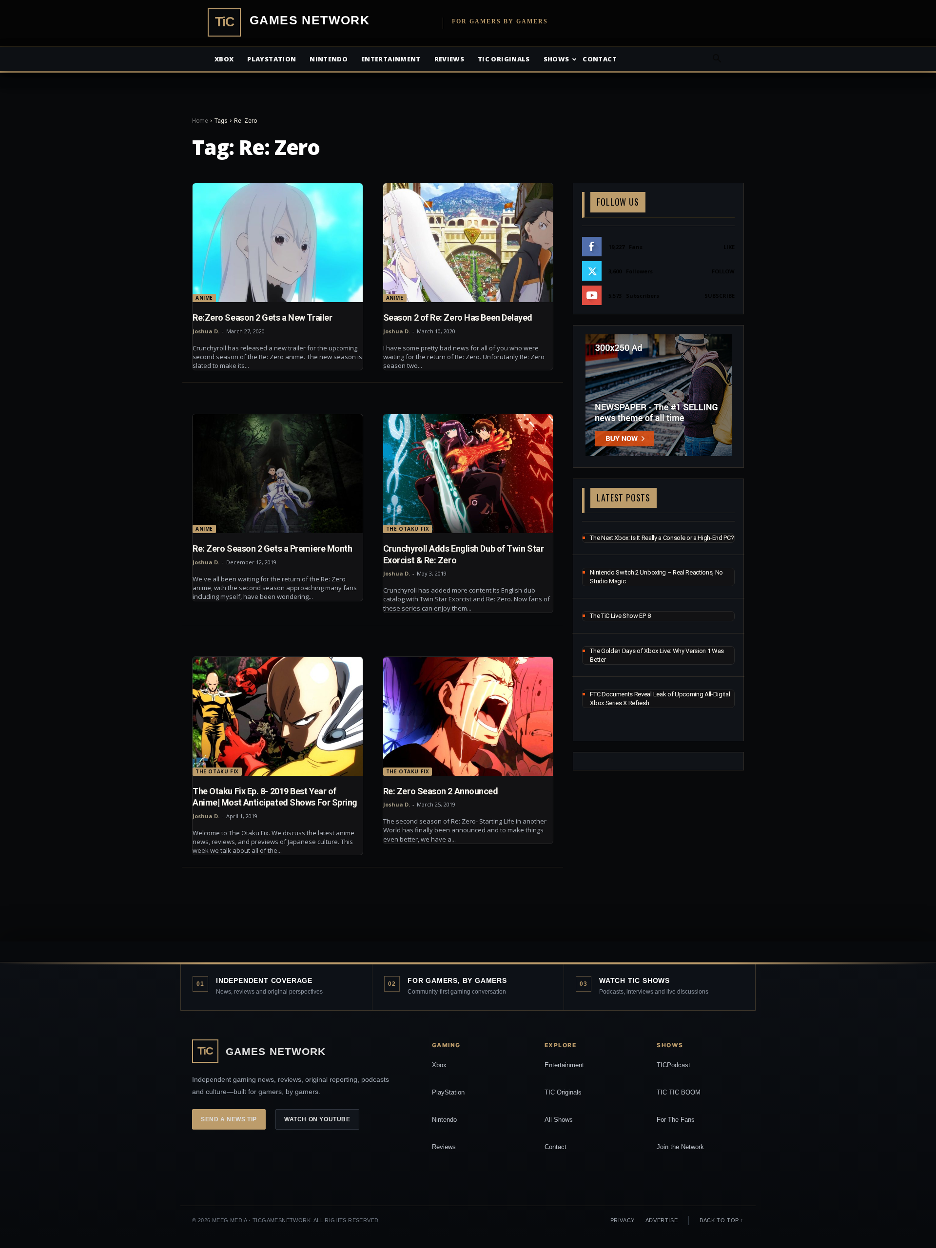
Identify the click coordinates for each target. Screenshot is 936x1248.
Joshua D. (206, 331)
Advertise (661, 1220)
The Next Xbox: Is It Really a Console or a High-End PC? (662, 537)
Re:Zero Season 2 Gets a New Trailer (262, 317)
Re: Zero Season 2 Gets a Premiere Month (272, 548)
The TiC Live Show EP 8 (620, 615)
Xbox (224, 59)
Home (200, 120)
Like (729, 246)
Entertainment (391, 59)
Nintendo (329, 59)
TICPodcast (673, 1065)
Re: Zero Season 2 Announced (440, 791)
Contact (599, 59)
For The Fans (676, 1119)
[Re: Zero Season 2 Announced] (468, 716)
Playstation (271, 59)
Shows (556, 59)
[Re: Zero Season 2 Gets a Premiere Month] (278, 473)
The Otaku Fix (407, 528)
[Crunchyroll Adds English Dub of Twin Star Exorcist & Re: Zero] (468, 473)
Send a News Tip (229, 1119)
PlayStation (448, 1092)
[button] (716, 59)
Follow (723, 271)
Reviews (449, 59)
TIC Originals (563, 1092)
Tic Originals (504, 59)
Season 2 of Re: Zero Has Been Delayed (457, 317)
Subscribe (719, 295)
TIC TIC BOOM (679, 1092)
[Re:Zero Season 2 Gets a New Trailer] (278, 242)
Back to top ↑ (722, 1220)
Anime (204, 297)
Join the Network (680, 1147)
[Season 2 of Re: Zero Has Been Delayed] (468, 242)
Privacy (622, 1220)
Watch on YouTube (317, 1119)
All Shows (559, 1119)
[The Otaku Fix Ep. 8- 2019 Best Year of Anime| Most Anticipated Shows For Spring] (278, 716)
